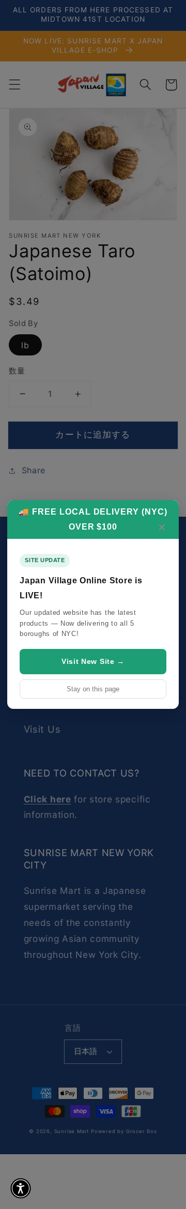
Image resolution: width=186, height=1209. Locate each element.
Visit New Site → (93, 661)
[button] (20, 1188)
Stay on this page (93, 689)
